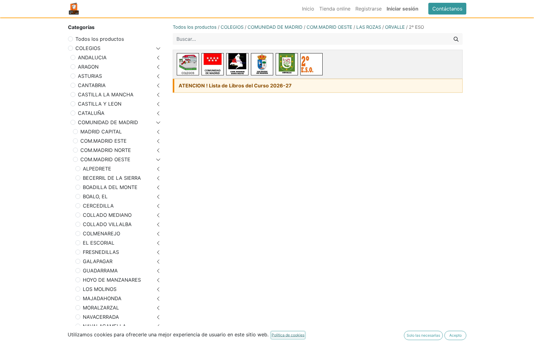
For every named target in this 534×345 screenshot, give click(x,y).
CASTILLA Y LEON (99, 104)
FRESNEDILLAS (101, 252)
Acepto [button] (455, 335)
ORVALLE (395, 27)
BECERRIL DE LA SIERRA (112, 178)
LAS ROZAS (368, 27)
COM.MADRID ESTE (103, 141)
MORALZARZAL (101, 308)
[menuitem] (308, 8)
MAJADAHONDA (102, 298)
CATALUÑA (91, 113)
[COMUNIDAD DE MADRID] (212, 64)
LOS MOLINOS (100, 289)
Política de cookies (288, 335)
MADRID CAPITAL (101, 131)
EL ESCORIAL (98, 243)
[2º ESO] (311, 64)
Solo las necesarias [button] (423, 335)
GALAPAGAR (97, 261)
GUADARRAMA (100, 270)
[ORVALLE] (287, 64)
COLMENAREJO (101, 233)
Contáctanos (447, 9)
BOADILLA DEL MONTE (110, 187)
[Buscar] (456, 39)
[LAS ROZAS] (262, 64)
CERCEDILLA (98, 206)
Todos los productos (99, 39)
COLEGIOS (87, 48)
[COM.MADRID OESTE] (237, 64)
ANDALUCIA (92, 57)
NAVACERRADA (101, 317)
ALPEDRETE (97, 169)
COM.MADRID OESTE (105, 159)
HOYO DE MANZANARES (112, 280)
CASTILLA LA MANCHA (106, 94)
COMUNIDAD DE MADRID (108, 122)
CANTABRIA (92, 85)
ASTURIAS (90, 76)
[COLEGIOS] (188, 64)
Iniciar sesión (402, 9)
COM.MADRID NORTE (105, 150)
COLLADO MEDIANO (107, 215)
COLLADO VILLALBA (107, 224)
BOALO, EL (95, 196)
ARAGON (88, 67)
